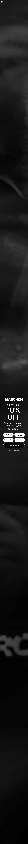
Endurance (8, 434)
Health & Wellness (19, 434)
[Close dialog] (1, 1)
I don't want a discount (14, 450)
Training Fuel (8, 440)
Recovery (20, 440)
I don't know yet (14, 445)
